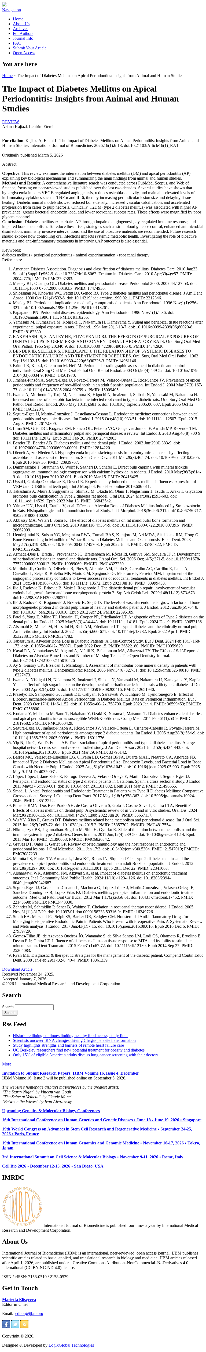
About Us (21, 23)
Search (8, 1007)
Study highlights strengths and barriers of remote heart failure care (68, 1045)
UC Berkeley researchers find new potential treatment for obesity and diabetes (79, 1050)
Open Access (24, 52)
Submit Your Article (29, 48)
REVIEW (10, 121)
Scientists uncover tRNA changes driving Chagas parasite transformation (74, 1040)
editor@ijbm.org (29, 1313)
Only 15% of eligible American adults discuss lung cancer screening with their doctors (85, 1055)
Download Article (17, 969)
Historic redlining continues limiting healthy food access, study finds (70, 1035)
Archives (20, 28)
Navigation (11, 10)
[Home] (4, 5)
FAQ (17, 43)
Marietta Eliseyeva (19, 1299)
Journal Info (23, 38)
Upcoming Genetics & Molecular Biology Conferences (51, 1110)
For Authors (23, 33)
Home (18, 19)
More (6, 1064)
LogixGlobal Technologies (71, 1345)
